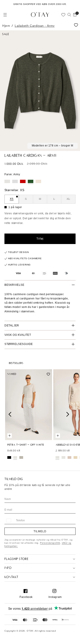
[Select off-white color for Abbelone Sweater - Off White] (57, 457)
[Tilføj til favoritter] (76, 25)
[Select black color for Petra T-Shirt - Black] (9, 457)
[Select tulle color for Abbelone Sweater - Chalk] (69, 457)
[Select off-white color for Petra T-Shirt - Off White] (15, 457)
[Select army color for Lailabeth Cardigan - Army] (30, 181)
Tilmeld (40, 531)
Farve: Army (12, 174)
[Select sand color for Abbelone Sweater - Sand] (75, 457)
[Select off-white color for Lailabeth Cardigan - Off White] (7, 181)
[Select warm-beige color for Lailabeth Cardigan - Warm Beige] (38, 181)
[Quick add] (9, 435)
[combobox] (8, 520)
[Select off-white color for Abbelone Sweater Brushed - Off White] (63, 457)
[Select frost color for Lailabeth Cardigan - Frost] (15, 181)
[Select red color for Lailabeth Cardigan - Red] (23, 181)
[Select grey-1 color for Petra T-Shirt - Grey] (21, 457)
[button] (5, 15)
